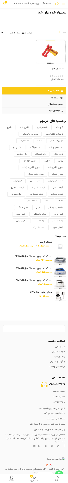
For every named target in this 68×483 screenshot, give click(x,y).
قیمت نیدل (58, 187)
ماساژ (61, 200)
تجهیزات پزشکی (56, 140)
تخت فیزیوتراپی (56, 147)
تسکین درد (17, 147)
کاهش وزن (58, 227)
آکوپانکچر (59, 127)
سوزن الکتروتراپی (55, 167)
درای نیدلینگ (40, 154)
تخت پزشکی (35, 147)
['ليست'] (64, 32)
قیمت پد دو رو (17, 187)
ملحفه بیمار (32, 200)
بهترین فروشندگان (55, 104)
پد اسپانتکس (57, 220)
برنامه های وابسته (57, 366)
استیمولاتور (42, 127)
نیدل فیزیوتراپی (39, 214)
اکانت (11, 480)
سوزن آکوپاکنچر (29, 160)
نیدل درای (58, 214)
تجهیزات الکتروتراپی (54, 134)
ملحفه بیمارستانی (55, 207)
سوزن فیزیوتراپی (55, 180)
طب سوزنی (35, 180)
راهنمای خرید (59, 356)
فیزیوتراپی (17, 180)
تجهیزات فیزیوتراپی (30, 134)
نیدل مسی (20, 214)
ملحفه (47, 200)
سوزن (47, 160)
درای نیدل (58, 154)
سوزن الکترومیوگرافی (31, 167)
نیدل (38, 207)
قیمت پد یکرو (57, 194)
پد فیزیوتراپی (21, 220)
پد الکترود (39, 220)
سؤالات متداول (58, 351)
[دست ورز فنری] (50, 40)
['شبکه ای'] (59, 32)
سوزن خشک (57, 174)
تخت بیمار (24, 140)
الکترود (9, 127)
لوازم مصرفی (16, 194)
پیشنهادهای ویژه (56, 110)
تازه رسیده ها (57, 98)
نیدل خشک (23, 207)
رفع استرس (22, 154)
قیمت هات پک (38, 187)
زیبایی (60, 160)
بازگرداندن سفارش (57, 361)
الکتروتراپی (24, 127)
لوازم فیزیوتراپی (36, 194)
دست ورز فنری (57, 68)
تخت (39, 140)
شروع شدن (60, 346)
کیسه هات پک (39, 227)
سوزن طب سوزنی (36, 174)
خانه (56, 480)
